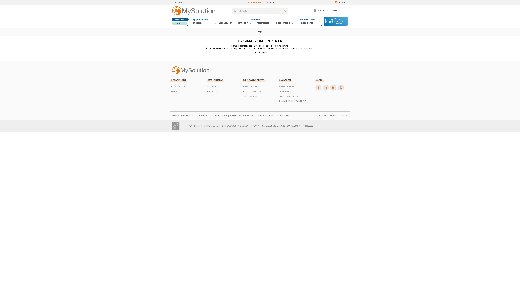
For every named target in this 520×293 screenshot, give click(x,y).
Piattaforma (213, 91)
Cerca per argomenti (327, 10)
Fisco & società (178, 87)
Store (273, 2)
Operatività (254, 19)
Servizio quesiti (250, 96)
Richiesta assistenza (252, 91)
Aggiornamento (200, 19)
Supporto (343, 2)
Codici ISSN (343, 115)
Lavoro (177, 23)
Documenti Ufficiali (309, 19)
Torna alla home (260, 52)
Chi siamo (178, 2)
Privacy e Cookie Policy (328, 115)
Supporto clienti (251, 87)
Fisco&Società (180, 19)
